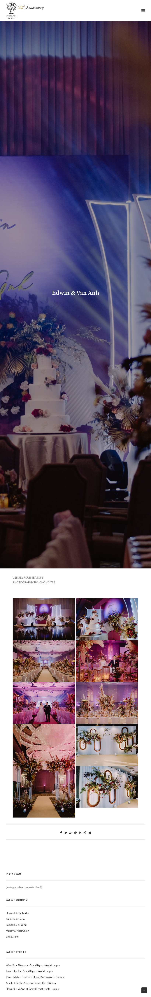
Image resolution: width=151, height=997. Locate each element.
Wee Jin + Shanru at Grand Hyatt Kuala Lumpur (33, 965)
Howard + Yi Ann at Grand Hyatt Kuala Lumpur (32, 988)
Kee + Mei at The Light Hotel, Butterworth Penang (35, 977)
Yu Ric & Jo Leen (15, 918)
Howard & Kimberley (17, 913)
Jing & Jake (12, 936)
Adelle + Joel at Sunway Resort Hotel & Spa (31, 982)
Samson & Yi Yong (16, 924)
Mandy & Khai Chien (17, 930)
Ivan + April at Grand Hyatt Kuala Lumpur (29, 971)
